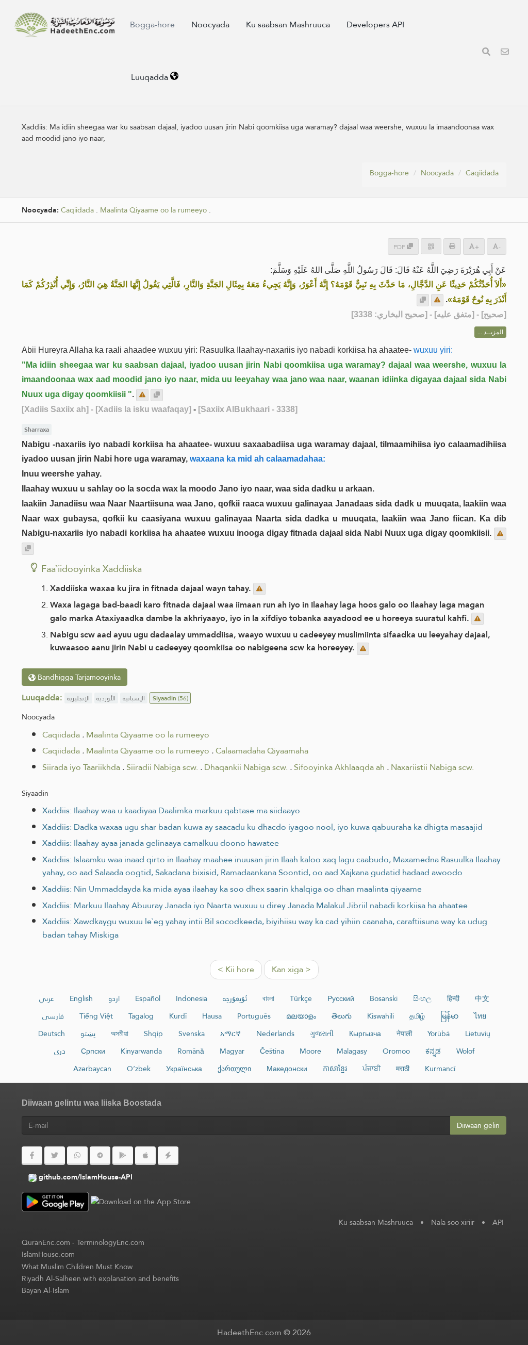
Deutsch (51, 1033)
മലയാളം (301, 1016)
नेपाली (404, 1033)
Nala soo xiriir (452, 1222)
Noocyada (210, 24)
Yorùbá (438, 1033)
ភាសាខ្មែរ (335, 1068)
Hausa (212, 1016)
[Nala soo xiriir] (505, 53)
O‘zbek (139, 1068)
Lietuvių (477, 1033)
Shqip (153, 1033)
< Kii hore (236, 969)
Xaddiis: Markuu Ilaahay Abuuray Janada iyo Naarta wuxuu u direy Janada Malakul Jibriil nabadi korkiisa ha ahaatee (255, 905)
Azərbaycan (92, 1068)
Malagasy (352, 1051)
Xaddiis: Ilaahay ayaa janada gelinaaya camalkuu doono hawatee (160, 842)
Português (254, 1016)
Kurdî (178, 1016)
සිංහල (422, 998)
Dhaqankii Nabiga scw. (246, 767)
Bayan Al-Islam (45, 1290)
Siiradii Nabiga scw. (162, 767)
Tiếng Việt (96, 1016)
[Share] (431, 246)
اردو (114, 998)
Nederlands (275, 1033)
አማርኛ (230, 1033)
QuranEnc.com (46, 1242)
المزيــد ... (490, 332)
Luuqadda (150, 77)
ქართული (234, 1068)
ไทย (480, 1016)
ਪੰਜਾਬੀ (371, 1068)
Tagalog (141, 1016)
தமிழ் (417, 1016)
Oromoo (396, 1051)
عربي (46, 998)
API (498, 1222)
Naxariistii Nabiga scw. (432, 767)
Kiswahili (380, 1016)
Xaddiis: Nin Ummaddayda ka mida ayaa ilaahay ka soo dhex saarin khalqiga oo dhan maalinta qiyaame (232, 888)
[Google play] (122, 1155)
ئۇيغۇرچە (235, 998)
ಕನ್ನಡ (433, 1051)
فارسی (53, 1016)
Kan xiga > (291, 969)
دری (59, 1051)
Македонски (287, 1068)
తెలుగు (342, 1016)
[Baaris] (486, 53)
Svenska (191, 1033)
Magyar (232, 1051)
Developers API (375, 24)
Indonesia (191, 998)
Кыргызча (365, 1033)
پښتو (87, 1033)
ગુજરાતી (322, 1033)
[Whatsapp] (77, 1155)
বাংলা (268, 998)
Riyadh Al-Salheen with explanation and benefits (100, 1278)
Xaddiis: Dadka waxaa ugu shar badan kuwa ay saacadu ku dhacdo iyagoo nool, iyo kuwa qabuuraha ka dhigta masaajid (262, 826)
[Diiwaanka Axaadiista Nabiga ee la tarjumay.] (64, 25)
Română (190, 1051)
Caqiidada (482, 172)
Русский (340, 998)
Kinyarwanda (141, 1051)
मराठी (402, 1068)
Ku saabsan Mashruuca (288, 24)
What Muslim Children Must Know (77, 1266)
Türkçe (301, 998)
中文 (482, 998)
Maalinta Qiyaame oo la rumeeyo (153, 210)
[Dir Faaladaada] (437, 300)
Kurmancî (440, 1068)
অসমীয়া (119, 1033)
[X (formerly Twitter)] (54, 1155)
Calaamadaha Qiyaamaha (262, 750)
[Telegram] (100, 1155)
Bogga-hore (152, 24)
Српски (93, 1051)
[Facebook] (32, 1155)
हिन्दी (453, 998)
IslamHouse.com (48, 1254)
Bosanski (384, 998)
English (81, 998)
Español (147, 998)
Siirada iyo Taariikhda (81, 767)
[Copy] (423, 300)
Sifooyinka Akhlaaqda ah (339, 767)
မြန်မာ (449, 1016)
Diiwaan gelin (478, 1125)
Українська (184, 1068)
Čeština (272, 1051)
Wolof (465, 1051)
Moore (310, 1051)
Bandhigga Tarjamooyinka (78, 677)
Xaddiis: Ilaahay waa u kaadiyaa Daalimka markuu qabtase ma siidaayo (171, 810)
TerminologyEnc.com (110, 1242)
